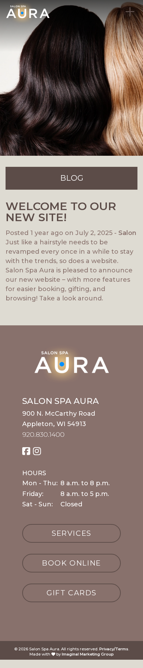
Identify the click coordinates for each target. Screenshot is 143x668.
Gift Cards (71, 592)
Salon (127, 233)
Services (71, 533)
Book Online (71, 563)
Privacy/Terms (113, 649)
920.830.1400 (43, 434)
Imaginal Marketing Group (88, 654)
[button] (26, 451)
